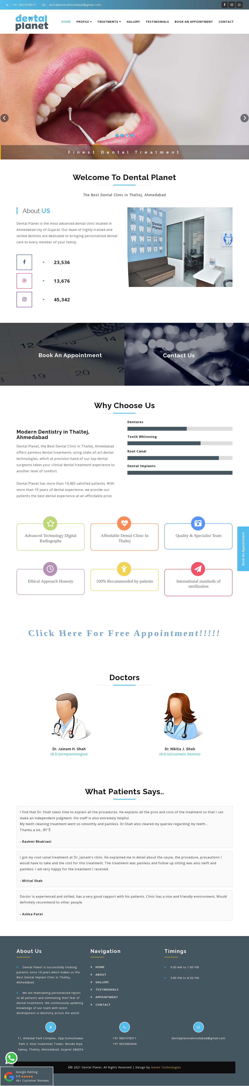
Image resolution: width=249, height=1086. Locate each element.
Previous (4, 118)
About (101, 974)
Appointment (107, 997)
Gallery (133, 21)
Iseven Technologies (166, 1067)
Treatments (108, 21)
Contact (226, 21)
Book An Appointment (194, 21)
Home (66, 21)
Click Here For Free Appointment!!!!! (124, 633)
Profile (83, 21)
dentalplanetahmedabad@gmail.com (75, 5)
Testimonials (157, 21)
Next (244, 118)
